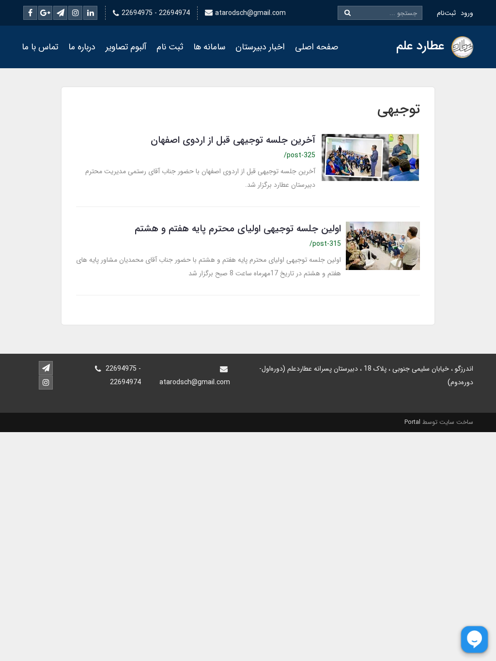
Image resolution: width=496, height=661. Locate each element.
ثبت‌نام (446, 13)
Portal (412, 422)
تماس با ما (40, 47)
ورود (467, 13)
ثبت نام (169, 47)
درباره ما (81, 47)
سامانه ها (209, 47)
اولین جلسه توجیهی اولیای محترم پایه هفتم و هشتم (238, 228)
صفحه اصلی (316, 47)
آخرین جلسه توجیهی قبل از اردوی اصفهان (233, 140)
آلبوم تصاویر (126, 47)
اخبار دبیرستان (260, 47)
